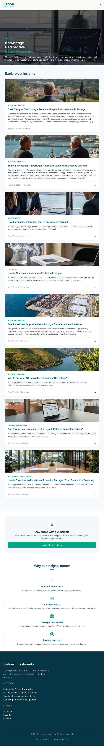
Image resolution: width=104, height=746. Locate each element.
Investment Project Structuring (18, 689)
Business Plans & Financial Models (20, 692)
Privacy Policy (42, 739)
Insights (7, 715)
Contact (7, 718)
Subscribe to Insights (52, 545)
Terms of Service (60, 739)
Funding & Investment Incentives (19, 696)
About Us (7, 711)
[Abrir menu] (100, 5)
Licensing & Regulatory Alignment (19, 699)
